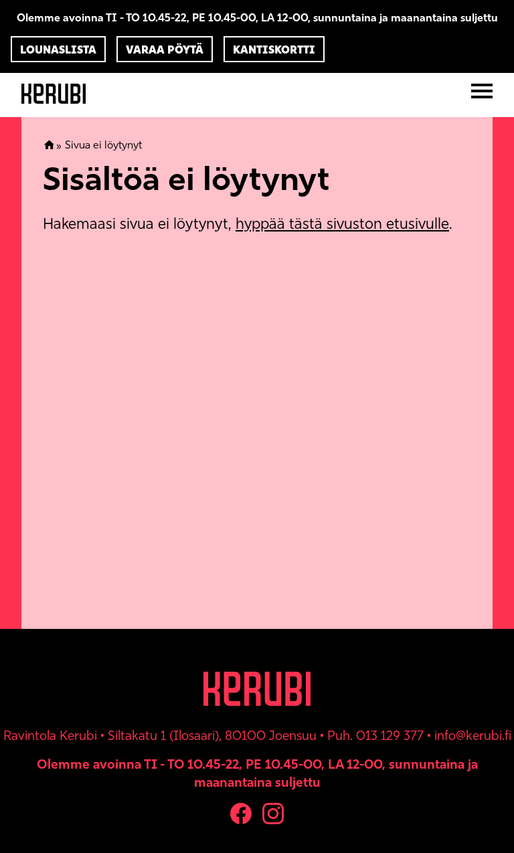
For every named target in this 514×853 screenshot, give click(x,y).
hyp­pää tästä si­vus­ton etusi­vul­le (342, 224)
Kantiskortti (274, 49)
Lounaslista (58, 49)
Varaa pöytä (164, 49)
